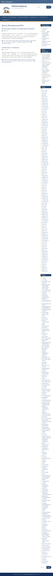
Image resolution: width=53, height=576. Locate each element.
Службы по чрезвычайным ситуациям (45, 486)
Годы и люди (6, 40)
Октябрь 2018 (45, 238)
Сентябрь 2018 (45, 240)
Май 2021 (44, 188)
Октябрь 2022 (45, 162)
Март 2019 (44, 230)
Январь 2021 (44, 195)
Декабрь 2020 (45, 196)
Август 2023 (44, 146)
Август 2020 (44, 203)
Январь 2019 (44, 233)
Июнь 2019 (44, 225)
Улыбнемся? (44, 529)
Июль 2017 (44, 262)
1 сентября (44, 280)
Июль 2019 (44, 224)
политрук (19, 42)
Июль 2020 (44, 204)
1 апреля (44, 278)
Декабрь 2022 (45, 159)
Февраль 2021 (45, 193)
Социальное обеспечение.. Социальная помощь (46, 493)
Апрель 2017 (44, 267)
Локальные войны (46, 401)
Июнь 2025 (44, 112)
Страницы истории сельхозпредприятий (12, 59)
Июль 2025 (44, 111)
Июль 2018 (44, 243)
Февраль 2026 (45, 100)
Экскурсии (44, 558)
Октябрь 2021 (45, 180)
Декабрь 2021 (45, 177)
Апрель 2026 (44, 96)
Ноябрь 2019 (45, 217)
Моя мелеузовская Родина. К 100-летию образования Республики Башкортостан (46, 439)
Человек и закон (45, 545)
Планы (43, 463)
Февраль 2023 (45, 156)
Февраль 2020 (45, 212)
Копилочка (5, 19)
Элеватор (44, 559)
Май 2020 (44, 208)
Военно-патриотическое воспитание (45, 326)
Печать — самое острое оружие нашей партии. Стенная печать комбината (45, 34)
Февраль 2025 (45, 119)
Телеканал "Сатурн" (46, 521)
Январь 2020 (44, 214)
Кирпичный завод (46, 380)
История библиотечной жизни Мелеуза (45, 372)
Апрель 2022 (44, 172)
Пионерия (44, 461)
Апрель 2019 (44, 229)
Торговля (44, 523)
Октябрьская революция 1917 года (45, 449)
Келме (43, 378)
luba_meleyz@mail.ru (8, 2)
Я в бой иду (44, 562)
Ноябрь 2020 (45, 198)
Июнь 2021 (44, 187)
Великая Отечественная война (45, 322)
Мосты (43, 433)
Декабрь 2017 (45, 254)
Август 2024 (44, 127)
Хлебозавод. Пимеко (46, 543)
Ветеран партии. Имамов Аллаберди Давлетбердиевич (18, 29)
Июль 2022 (44, 167)
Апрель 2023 (44, 153)
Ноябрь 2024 (45, 124)
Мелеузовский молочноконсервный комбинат (46, 421)
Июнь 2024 (44, 130)
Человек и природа (46, 547)
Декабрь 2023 (45, 140)
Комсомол (44, 387)
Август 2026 (44, 90)
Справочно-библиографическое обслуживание (46, 505)
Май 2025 (44, 114)
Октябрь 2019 (45, 219)
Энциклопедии (45, 561)
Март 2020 (44, 211)
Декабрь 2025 (45, 103)
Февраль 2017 (45, 271)
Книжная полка (45, 383)
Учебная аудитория (23, 17)
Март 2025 (44, 117)
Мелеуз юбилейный (46, 415)
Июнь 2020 (44, 206)
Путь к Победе (45, 472)
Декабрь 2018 (45, 235)
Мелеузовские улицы (46, 418)
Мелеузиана (34, 17)
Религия (44, 473)
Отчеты (43, 455)
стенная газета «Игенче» (11, 60)
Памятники (44, 457)
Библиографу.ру (19, 6)
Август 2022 (44, 166)
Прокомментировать (6, 43)
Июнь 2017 (44, 264)
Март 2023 (44, 154)
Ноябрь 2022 (45, 161)
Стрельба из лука (46, 518)
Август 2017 (44, 261)
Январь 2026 (44, 101)
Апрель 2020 (44, 209)
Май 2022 (44, 171)
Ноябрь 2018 (45, 237)
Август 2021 (44, 183)
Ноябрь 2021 (45, 179)
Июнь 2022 (44, 169)
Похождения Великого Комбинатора (45, 468)
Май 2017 (44, 266)
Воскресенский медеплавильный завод (45, 330)
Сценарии (44, 519)
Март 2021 (44, 191)
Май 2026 (44, 95)
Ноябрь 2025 (45, 104)
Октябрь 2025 (45, 106)
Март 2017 (44, 269)
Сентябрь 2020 (45, 201)
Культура (44, 394)
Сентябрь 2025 (45, 108)
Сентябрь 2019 (45, 221)
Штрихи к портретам (46, 556)
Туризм (43, 527)
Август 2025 (44, 109)
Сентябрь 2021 (45, 182)
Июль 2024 (44, 129)
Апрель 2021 (44, 190)
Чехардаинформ (45, 548)
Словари (44, 482)
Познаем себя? (45, 464)
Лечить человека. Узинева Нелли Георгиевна (46, 66)
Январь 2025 (44, 121)
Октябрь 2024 (45, 125)
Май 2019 (44, 227)
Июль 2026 (44, 91)
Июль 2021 (44, 185)
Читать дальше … (19, 38)
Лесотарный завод (46, 395)
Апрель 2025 (44, 116)
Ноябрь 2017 (45, 256)
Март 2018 (44, 250)
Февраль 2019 (45, 232)
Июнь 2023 (44, 150)
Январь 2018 (44, 253)
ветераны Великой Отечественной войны (20, 40)
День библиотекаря (46, 338)
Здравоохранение (46, 357)
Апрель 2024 (44, 133)
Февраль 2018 (45, 251)
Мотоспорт (44, 434)
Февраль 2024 (45, 137)
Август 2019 (44, 222)
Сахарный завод (45, 481)
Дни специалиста (45, 347)
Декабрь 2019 (45, 216)
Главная (4, 17)
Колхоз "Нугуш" (7, 42)
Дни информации (45, 345)
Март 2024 (44, 135)
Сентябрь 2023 (45, 145)
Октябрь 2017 (45, 258)
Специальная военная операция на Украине (46, 497)
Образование (45, 446)
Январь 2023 (44, 158)
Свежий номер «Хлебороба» (11, 47)
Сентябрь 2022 (45, 164)
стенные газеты (20, 60)
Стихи (43, 510)
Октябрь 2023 (45, 143)
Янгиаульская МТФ (26, 42)
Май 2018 (44, 246)
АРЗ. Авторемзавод (46, 290)
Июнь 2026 (44, 93)
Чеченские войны (46, 550)
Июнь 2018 (44, 245)
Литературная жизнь (46, 400)
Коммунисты (14, 42)
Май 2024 (44, 132)
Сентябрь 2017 (45, 259)
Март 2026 (44, 98)
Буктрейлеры (45, 318)
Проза (43, 470)
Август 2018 (44, 242)
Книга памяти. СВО (46, 381)
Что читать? (42, 17)
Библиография (12, 17)
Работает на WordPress (18, 574)
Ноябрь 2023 (45, 141)
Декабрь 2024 (45, 122)
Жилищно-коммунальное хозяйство (45, 353)
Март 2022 (44, 174)
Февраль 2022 (45, 175)
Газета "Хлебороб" (27, 59)
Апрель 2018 (44, 248)
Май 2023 (44, 151)
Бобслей (44, 317)
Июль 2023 (44, 148)
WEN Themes (37, 574)
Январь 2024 (44, 138)
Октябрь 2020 (45, 200)
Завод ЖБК (44, 356)
